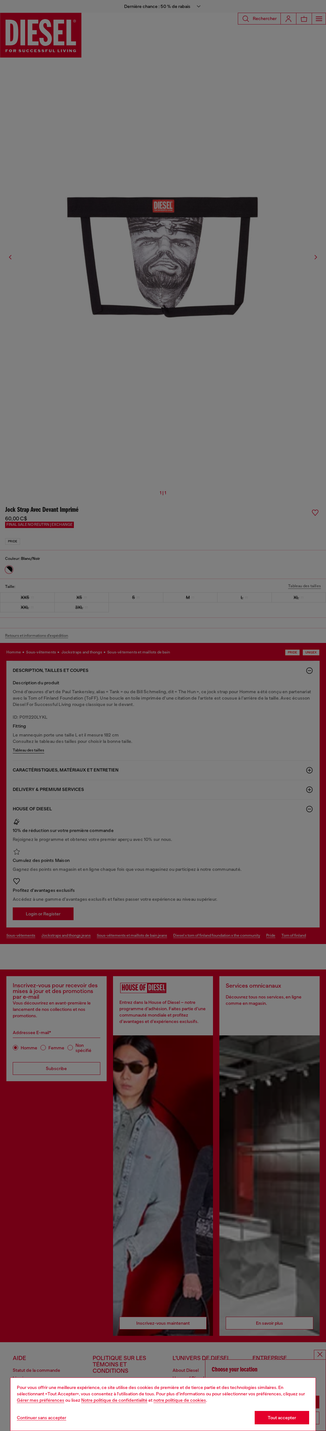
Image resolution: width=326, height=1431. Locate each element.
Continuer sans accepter (41, 1417)
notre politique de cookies (179, 1400)
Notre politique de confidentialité (114, 1400)
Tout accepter (282, 1417)
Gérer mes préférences (40, 1400)
